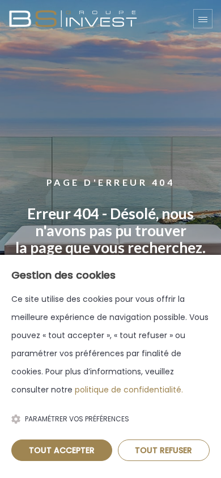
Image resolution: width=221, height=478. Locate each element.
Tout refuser (163, 450)
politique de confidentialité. (129, 389)
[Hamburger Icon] (202, 18)
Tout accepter (62, 450)
